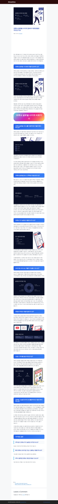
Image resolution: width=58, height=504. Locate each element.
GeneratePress (23, 502)
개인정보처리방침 (46, 502)
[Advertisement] (29, 44)
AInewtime (12, 2)
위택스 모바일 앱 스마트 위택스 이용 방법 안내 (23, 484)
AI (15, 482)
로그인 (23, 494)
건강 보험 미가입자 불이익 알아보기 (21, 483)
